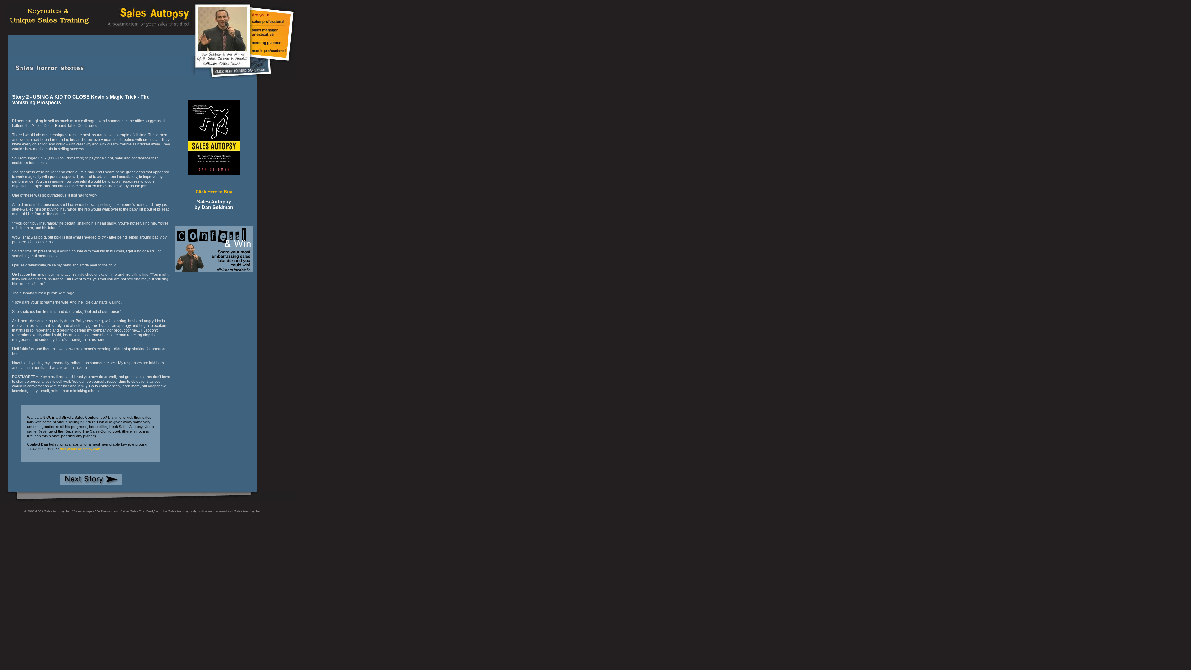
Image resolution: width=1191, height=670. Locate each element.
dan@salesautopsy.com (80, 449)
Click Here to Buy (214, 191)
